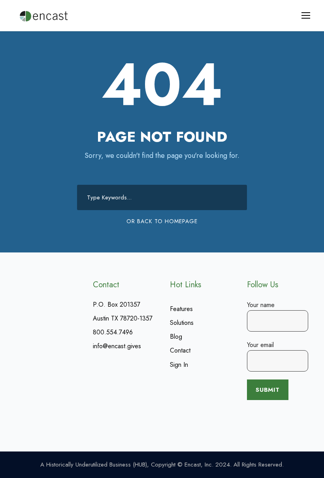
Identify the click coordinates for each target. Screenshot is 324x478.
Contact (180, 350)
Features (181, 308)
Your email (260, 344)
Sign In (179, 364)
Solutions (182, 322)
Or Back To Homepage (162, 221)
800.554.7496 (113, 332)
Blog (176, 336)
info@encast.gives (117, 346)
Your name (261, 304)
